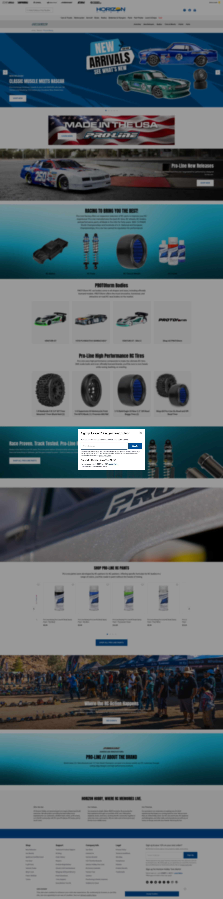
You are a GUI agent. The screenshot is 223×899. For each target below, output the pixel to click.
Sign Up (135, 446)
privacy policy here (105, 456)
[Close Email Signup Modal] (140, 433)
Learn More (113, 464)
